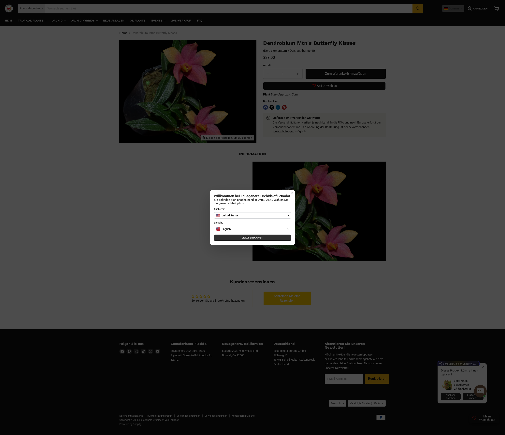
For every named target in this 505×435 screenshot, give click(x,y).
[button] (252, 215)
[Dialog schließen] (292, 193)
